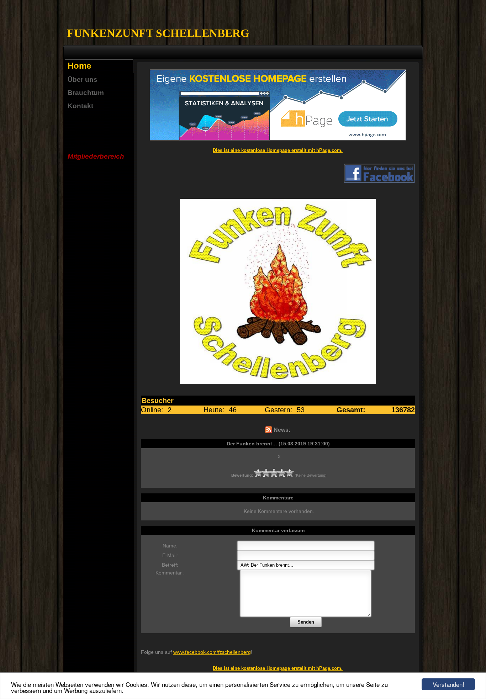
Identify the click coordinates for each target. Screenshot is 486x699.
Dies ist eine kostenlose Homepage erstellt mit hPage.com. (278, 150)
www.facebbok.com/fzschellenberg (212, 652)
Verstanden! (448, 684)
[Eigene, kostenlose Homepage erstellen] (278, 139)
